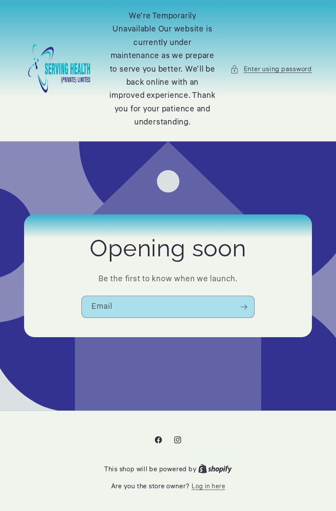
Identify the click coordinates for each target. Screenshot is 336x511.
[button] (271, 69)
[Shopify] (215, 469)
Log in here (208, 486)
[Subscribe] (243, 307)
